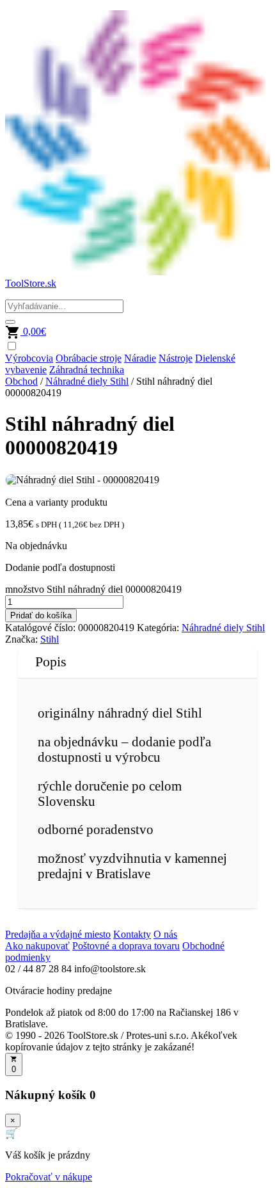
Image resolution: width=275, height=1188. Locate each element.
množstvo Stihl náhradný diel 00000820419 (93, 589)
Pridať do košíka (41, 615)
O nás (165, 934)
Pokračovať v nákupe (48, 1176)
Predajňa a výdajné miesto (58, 934)
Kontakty (132, 934)
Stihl (49, 639)
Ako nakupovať (37, 945)
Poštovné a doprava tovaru (126, 945)
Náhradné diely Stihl (87, 381)
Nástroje (175, 358)
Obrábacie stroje (89, 358)
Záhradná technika (86, 369)
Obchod (21, 381)
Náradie (140, 358)
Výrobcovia (29, 358)
